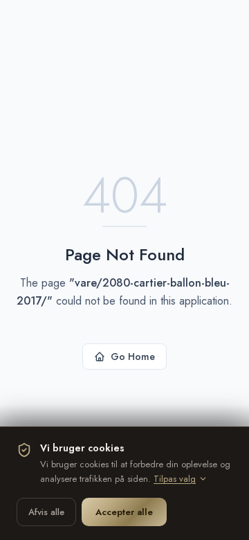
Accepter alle (124, 512)
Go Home (133, 356)
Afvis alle (46, 512)
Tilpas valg (175, 478)
